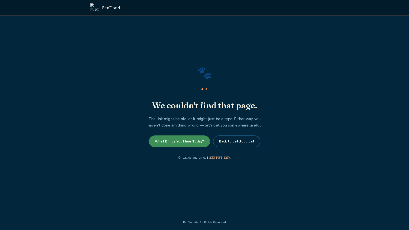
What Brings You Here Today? (179, 141)
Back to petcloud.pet (236, 141)
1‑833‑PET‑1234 (219, 157)
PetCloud (110, 7)
